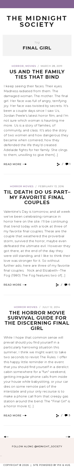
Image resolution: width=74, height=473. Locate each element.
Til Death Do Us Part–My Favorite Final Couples (37, 197)
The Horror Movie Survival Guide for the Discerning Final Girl (37, 320)
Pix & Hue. (64, 465)
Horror (18, 66)
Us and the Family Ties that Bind (37, 74)
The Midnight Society (37, 21)
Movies (30, 66)
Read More (13, 164)
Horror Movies (22, 186)
